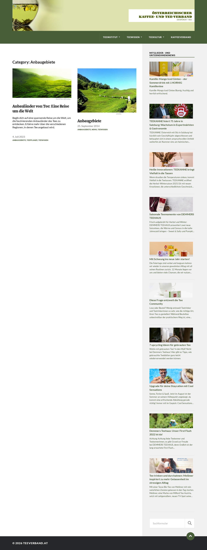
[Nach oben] (190, 536)
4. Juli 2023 (18, 136)
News (94, 129)
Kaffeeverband (181, 37)
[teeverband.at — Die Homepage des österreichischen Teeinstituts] (103, 15)
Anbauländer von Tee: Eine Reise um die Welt (40, 108)
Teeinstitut (110, 37)
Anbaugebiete (19, 140)
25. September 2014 (88, 126)
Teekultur (155, 37)
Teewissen (133, 37)
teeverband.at (35, 543)
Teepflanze (32, 140)
